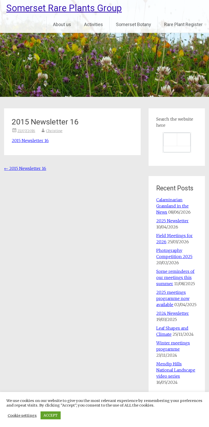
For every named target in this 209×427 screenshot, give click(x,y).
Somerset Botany (133, 24)
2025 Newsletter (172, 220)
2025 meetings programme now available (172, 298)
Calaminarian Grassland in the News (172, 206)
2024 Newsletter (172, 313)
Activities (93, 24)
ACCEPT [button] (51, 415)
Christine (54, 131)
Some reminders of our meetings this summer (175, 277)
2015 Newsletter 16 (30, 140)
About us (62, 24)
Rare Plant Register (183, 24)
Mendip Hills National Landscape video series (175, 370)
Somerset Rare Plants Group (64, 8)
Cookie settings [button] (22, 415)
